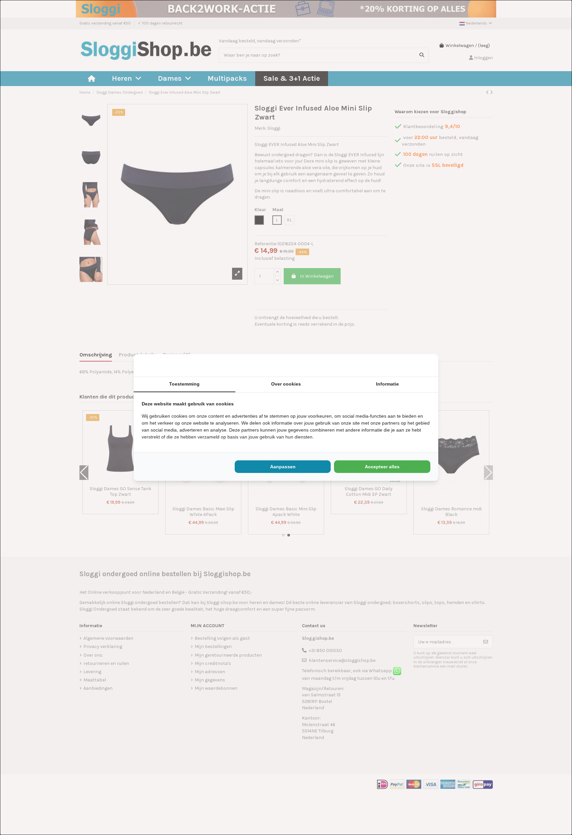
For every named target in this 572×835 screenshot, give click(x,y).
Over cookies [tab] (286, 384)
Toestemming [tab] (184, 384)
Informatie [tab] (387, 384)
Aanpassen (283, 466)
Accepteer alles (382, 466)
